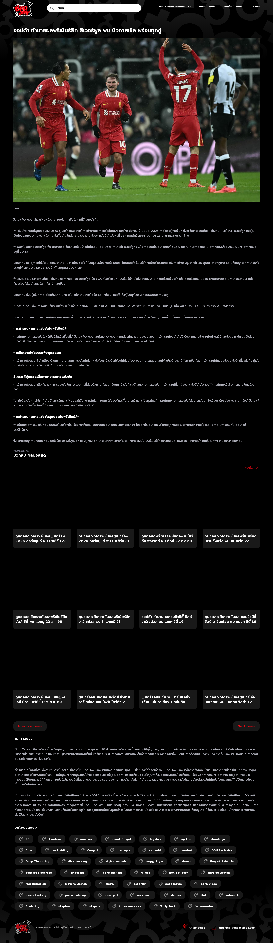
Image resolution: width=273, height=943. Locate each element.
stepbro (64, 906)
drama (186, 861)
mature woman (76, 884)
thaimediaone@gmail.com (237, 927)
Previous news (30, 726)
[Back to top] (262, 932)
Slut (203, 895)
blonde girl (218, 839)
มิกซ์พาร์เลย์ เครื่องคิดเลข (175, 6)
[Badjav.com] (23, 9)
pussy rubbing (75, 895)
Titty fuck (168, 906)
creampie (123, 850)
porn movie (173, 884)
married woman (218, 872)
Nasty (110, 884)
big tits (185, 839)
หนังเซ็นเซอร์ (207, 6)
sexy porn (143, 895)
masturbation (36, 884)
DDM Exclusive (222, 850)
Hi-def (145, 872)
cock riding (59, 850)
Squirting (32, 906)
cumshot (186, 850)
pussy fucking (36, 895)
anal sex (86, 839)
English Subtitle (222, 861)
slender (175, 895)
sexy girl (111, 895)
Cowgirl (92, 850)
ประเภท (255, 6)
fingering (77, 872)
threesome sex (130, 906)
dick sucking (77, 861)
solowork (232, 895)
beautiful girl (121, 839)
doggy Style (154, 861)
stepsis (94, 906)
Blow (29, 850)
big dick (155, 839)
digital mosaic (116, 861)
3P (27, 839)
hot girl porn (178, 872)
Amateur (54, 839)
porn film (139, 884)
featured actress (39, 872)
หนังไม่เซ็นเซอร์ (232, 6)
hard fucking (112, 872)
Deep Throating (37, 861)
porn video (209, 884)
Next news (246, 726)
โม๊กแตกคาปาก (204, 906)
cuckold (155, 850)
